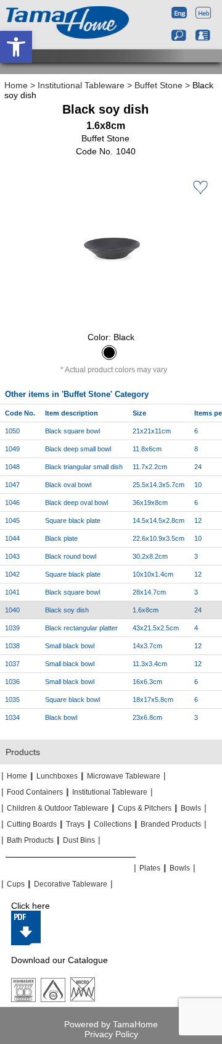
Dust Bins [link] (79, 840)
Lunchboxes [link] (57, 776)
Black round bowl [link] (70, 556)
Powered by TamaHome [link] (111, 1024)
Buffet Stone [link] (158, 85)
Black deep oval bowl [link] (76, 502)
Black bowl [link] (61, 717)
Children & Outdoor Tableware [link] (58, 808)
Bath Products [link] (30, 840)
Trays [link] (75, 824)
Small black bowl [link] (69, 645)
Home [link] (16, 85)
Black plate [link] (61, 538)
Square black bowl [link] (72, 699)
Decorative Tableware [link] (70, 884)
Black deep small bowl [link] (78, 449)
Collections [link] (112, 824)
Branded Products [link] (171, 824)
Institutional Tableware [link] (81, 85)
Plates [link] (149, 868)
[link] (16, 47)
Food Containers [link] (35, 792)
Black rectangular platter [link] (81, 628)
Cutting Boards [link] (32, 824)
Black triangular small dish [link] (84, 466)
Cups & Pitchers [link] (144, 808)
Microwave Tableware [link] (123, 776)
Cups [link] (16, 884)
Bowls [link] (191, 808)
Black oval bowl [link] (68, 484)
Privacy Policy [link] (111, 1034)
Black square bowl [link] (72, 431)
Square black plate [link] (73, 520)
